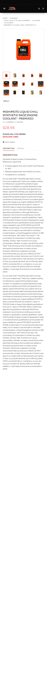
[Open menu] (4, 8)
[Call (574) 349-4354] (39, 8)
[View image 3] (23, 75)
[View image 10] (40, 84)
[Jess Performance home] (12, 8)
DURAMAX (14, 18)
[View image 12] (14, 92)
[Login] (43, 8)
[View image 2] (14, 75)
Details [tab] (20, 148)
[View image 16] (6, 101)
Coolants (8, 23)
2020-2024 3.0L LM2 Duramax (17, 20)
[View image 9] (32, 84)
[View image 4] (32, 75)
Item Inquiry (10, 142)
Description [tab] (8, 148)
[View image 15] (40, 92)
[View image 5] (40, 75)
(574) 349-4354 (10, 137)
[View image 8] (23, 84)
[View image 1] (6, 75)
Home (5, 18)
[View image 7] (14, 84)
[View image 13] (23, 92)
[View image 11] (6, 92)
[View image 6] (6, 84)
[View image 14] (32, 92)
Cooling (36, 20)
